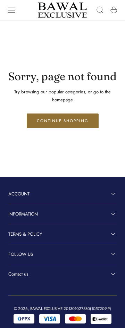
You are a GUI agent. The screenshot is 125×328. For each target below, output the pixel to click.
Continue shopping (63, 121)
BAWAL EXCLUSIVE (46, 308)
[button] (11, 10)
